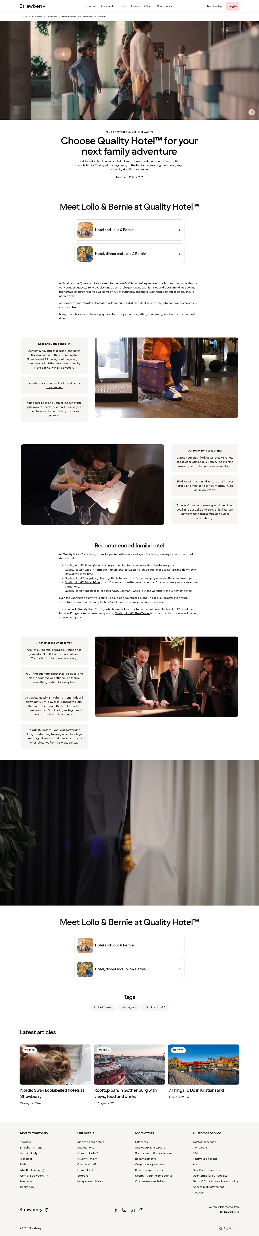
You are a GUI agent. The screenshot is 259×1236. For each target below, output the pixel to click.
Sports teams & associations (153, 1153)
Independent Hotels (90, 1181)
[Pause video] (251, 112)
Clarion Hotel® (86, 1164)
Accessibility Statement (208, 1187)
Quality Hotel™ (87, 1159)
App (195, 1164)
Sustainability (29, 1153)
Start (24, 16)
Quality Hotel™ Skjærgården (83, 565)
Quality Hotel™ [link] (155, 1007)
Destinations (85, 1148)
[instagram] (124, 1210)
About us (26, 1142)
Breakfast (26, 1159)
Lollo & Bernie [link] (103, 1007)
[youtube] (141, 1210)
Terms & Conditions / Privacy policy (216, 1181)
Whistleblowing (30, 1170)
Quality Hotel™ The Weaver (132, 613)
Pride (23, 1164)
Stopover (83, 1176)
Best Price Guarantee (207, 1170)
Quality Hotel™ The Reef (80, 591)
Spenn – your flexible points (153, 1176)
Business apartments (149, 1170)
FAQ (196, 1153)
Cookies (198, 1193)
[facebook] (116, 1210)
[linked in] (133, 1210)
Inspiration (37, 16)
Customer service (204, 1142)
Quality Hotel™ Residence (177, 609)
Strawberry (52, 16)
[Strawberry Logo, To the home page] (32, 6)
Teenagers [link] (129, 1007)
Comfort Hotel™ (87, 1153)
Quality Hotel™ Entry (91, 609)
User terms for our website (210, 1176)
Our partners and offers (150, 1181)
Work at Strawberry (32, 1176)
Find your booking (205, 1159)
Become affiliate (145, 1159)
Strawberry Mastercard (150, 1148)
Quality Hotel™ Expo (78, 570)
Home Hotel (85, 1170)
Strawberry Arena (31, 1148)
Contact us (200, 1148)
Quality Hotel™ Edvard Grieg (83, 582)
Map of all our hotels (90, 1142)
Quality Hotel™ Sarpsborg (81, 578)
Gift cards (141, 1142)
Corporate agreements (150, 1164)
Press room (27, 1181)
